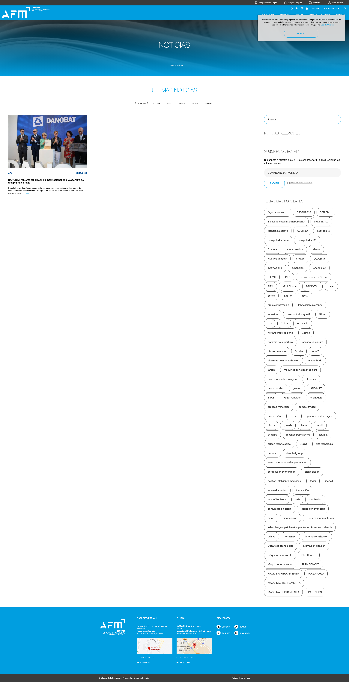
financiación (290, 517)
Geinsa (306, 332)
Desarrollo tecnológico (281, 545)
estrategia (302, 323)
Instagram (245, 633)
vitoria (271, 425)
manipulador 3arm (278, 240)
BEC (288, 277)
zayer (331, 286)
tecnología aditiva (278, 230)
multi (320, 425)
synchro (272, 434)
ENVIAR (274, 183)
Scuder (299, 351)
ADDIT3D (302, 230)
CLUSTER (156, 103)
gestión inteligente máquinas (284, 480)
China (284, 323)
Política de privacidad (241, 678)
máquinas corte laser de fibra (300, 369)
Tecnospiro (323, 230)
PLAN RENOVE (310, 564)
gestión (297, 388)
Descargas (328, 8)
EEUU (303, 443)
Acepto (301, 33)
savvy (305, 295)
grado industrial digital (320, 416)
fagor (313, 480)
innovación (302, 490)
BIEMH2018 (304, 212)
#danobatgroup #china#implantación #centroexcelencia (300, 527)
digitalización (312, 471)
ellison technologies (279, 443)
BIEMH (272, 277)
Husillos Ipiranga (277, 258)
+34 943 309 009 (146, 658)
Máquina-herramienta (280, 564)
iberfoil (329, 480)
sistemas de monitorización (283, 360)
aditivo (271, 536)
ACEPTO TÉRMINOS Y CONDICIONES (301, 183)
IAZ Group (320, 258)
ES (337, 8)
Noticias (316, 8)
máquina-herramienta (280, 555)
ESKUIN (208, 103)
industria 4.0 (321, 221)
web (297, 499)
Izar (270, 323)
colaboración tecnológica (282, 379)
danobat (272, 453)
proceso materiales (279, 406)
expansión (298, 267)
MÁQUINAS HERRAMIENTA (284, 582)
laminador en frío (277, 490)
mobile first (315, 499)
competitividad (307, 406)
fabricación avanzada (313, 508)
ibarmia (323, 434)
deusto (294, 416)
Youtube (226, 633)
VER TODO (141, 103)
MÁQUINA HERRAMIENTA (283, 573)
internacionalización (314, 545)
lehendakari (319, 267)
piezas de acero (277, 351)
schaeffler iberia (277, 499)
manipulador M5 (307, 240)
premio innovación (278, 304)
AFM (169, 103)
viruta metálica (295, 249)
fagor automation (278, 212)
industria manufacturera (320, 517)
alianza (316, 249)
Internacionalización (316, 536)
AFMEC (195, 103)
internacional (275, 267)
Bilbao (322, 314)
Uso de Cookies (327, 25)
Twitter (243, 626)
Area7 (315, 351)
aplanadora (316, 397)
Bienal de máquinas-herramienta (286, 221)
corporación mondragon (282, 471)
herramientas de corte (280, 332)
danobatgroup (294, 453)
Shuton (300, 258)
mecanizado (315, 360)
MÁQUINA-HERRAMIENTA (283, 592)
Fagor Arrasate (292, 397)
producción (274, 416)
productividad (276, 388)
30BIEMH (325, 212)
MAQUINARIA (316, 573)
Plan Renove (308, 555)
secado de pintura (312, 341)
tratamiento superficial (280, 341)
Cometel (272, 249)
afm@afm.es (145, 662)
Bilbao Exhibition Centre (313, 277)
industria (273, 314)
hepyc (304, 425)
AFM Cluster (289, 286)
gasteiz (288, 425)
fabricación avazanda (310, 304)
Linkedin (226, 626)
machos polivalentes (298, 434)
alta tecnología (324, 443)
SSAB (271, 397)
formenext (290, 536)
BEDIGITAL (312, 286)
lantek (271, 369)
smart (271, 517)
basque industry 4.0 (298, 314)
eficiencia (311, 379)
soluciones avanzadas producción (287, 462)
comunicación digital (279, 508)
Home (173, 65)
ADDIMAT (181, 103)
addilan (288, 295)
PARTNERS (315, 592)
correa (271, 295)
